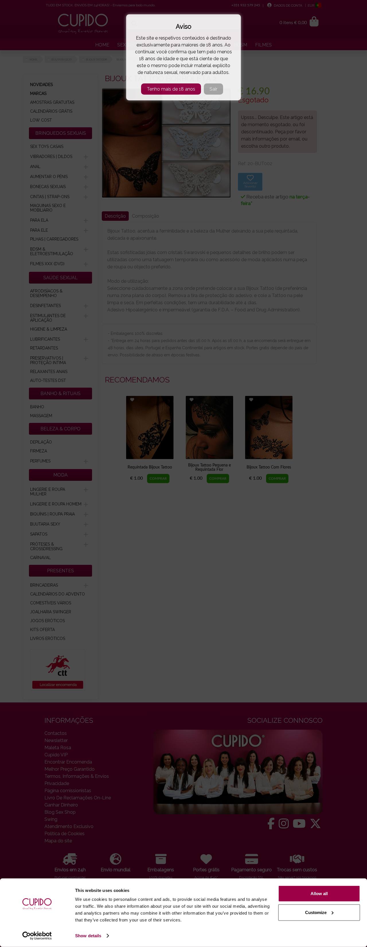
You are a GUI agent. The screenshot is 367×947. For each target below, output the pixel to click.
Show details (88, 935)
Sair (213, 89)
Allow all (319, 893)
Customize (316, 912)
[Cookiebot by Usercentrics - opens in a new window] (37, 936)
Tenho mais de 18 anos (171, 89)
